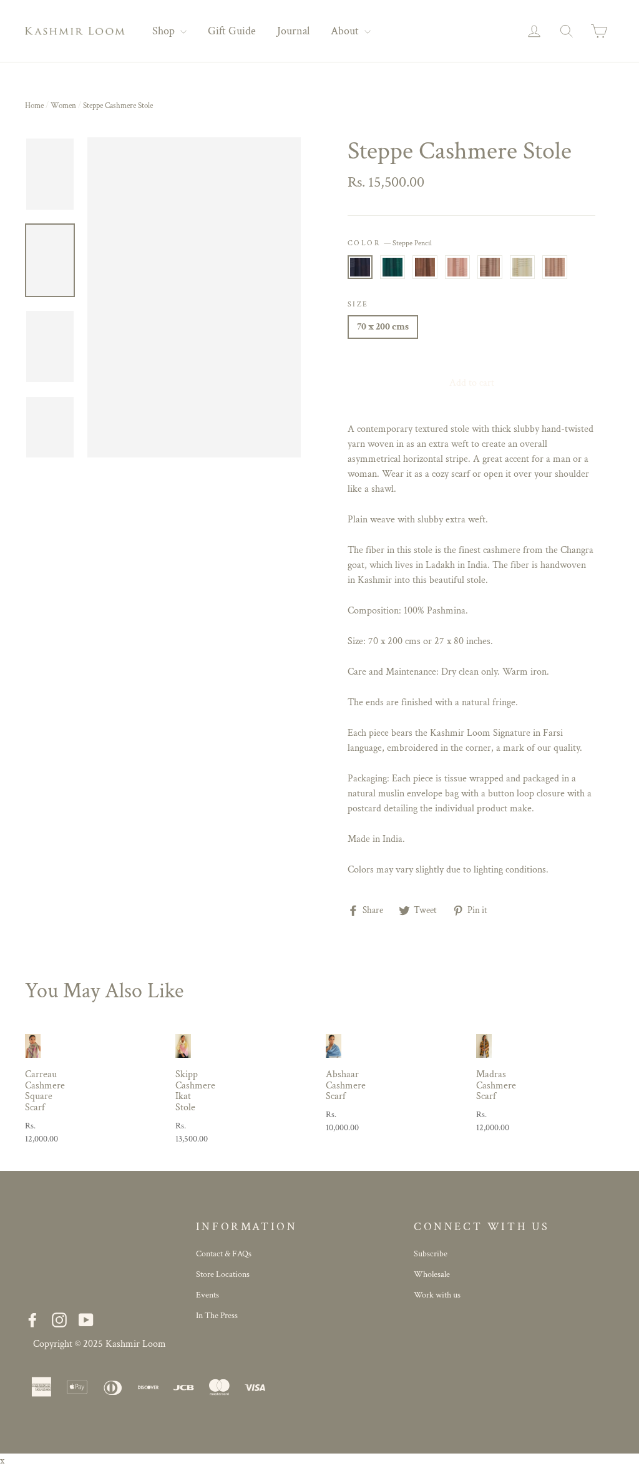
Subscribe (430, 1253)
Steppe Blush (457, 267)
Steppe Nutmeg (424, 267)
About (346, 31)
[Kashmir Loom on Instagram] (59, 1319)
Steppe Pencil (360, 267)
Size (358, 304)
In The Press (217, 1315)
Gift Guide (232, 31)
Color (390, 243)
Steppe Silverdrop (489, 267)
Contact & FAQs (223, 1253)
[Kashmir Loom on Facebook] (32, 1319)
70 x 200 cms (383, 326)
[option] (194, 297)
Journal (293, 31)
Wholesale (432, 1274)
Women (63, 105)
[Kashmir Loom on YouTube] (86, 1319)
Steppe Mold (392, 267)
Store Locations (223, 1274)
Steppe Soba (554, 267)
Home (34, 105)
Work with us (437, 1295)
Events (207, 1295)
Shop (164, 31)
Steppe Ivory (522, 267)
